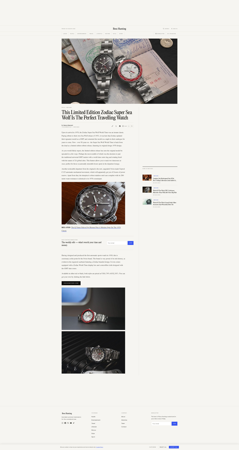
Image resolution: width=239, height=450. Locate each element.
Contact (124, 427)
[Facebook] (65, 423)
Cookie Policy (99, 447)
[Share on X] (116, 126)
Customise (152, 447)
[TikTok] (74, 423)
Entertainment (81, 33)
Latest (65, 33)
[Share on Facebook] (119, 126)
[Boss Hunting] (119, 29)
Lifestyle (99, 33)
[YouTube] (71, 423)
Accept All (173, 447)
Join (130, 243)
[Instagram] (62, 423)
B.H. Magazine (171, 33)
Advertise (124, 420)
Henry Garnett (68, 125)
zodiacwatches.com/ (71, 283)
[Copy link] (112, 126)
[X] (68, 423)
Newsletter (160, 33)
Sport (121, 33)
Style (114, 33)
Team (123, 423)
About (123, 416)
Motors (107, 33)
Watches (69, 107)
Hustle (72, 33)
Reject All (163, 447)
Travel (91, 33)
